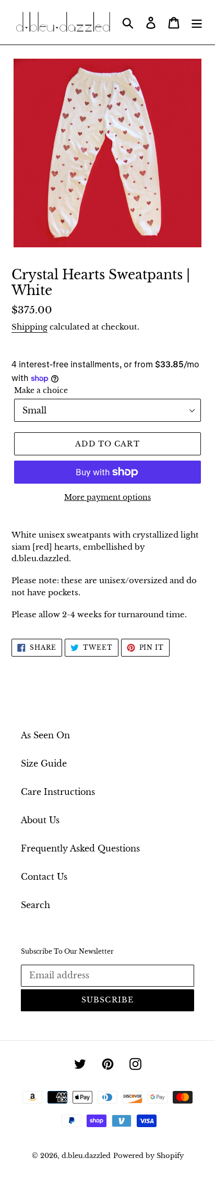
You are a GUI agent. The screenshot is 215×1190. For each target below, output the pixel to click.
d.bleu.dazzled (86, 1155)
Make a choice (41, 390)
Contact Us (44, 876)
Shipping (29, 327)
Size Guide (44, 763)
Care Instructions (58, 792)
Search (35, 905)
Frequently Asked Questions (80, 848)
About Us (40, 820)
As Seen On (45, 735)
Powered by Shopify (148, 1155)
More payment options (107, 497)
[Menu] (196, 22)
